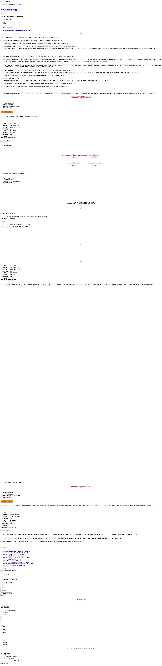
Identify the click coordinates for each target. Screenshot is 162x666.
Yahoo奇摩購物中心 (120, 59)
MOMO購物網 (129, 59)
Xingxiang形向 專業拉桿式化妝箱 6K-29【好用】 (14, 560)
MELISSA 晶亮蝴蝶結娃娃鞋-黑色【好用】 (12, 559)
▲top (2, 585)
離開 (7, 663)
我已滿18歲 (3, 663)
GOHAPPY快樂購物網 (138, 59)
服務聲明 (93, 648)
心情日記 (11, 19)
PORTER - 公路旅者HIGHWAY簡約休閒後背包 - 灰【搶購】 (16, 557)
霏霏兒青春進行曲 (9, 10)
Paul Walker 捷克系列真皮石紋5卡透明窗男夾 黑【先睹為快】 (16, 551)
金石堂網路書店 (147, 59)
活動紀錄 (10, 582)
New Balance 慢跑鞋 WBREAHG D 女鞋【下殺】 (14, 556)
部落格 (4, 23)
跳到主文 (3, 13)
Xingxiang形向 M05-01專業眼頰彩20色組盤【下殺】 (14, 565)
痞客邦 (8, 579)
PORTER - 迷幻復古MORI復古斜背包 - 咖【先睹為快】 (15, 554)
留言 (11, 579)
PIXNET (71, 648)
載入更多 (2, 587)
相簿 (4, 22)
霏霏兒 (2, 572)
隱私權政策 (88, 648)
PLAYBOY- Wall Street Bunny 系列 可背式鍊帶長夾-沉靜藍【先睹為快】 (19, 563)
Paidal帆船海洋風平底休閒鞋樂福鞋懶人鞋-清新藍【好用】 (16, 552)
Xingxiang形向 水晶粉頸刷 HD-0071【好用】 (18, 30)
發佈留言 (2, 595)
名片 (4, 25)
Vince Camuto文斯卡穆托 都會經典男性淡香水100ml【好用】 (16, 562)
